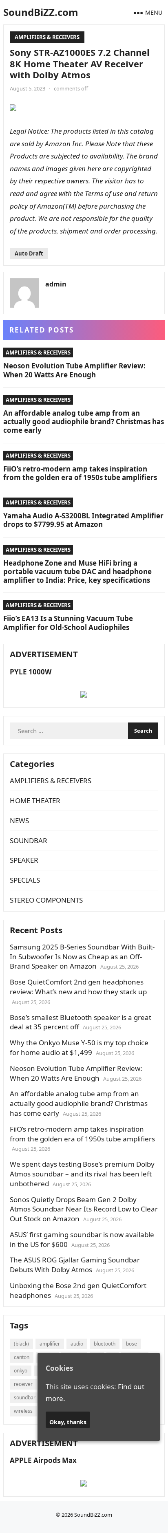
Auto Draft (29, 253)
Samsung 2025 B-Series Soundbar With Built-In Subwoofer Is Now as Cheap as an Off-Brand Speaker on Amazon (82, 956)
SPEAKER (24, 860)
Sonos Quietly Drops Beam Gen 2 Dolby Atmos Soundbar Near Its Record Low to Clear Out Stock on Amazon (84, 1209)
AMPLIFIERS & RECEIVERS (47, 37)
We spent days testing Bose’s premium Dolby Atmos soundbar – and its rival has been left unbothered (82, 1173)
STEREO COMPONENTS (46, 900)
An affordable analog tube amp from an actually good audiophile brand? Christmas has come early (83, 421)
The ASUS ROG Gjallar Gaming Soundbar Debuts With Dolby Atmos (75, 1264)
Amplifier (50, 1343)
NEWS (19, 820)
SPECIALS (25, 880)
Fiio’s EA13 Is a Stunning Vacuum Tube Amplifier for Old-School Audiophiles (68, 623)
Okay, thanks (67, 1422)
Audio (77, 1343)
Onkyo (20, 1370)
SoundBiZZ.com (40, 12)
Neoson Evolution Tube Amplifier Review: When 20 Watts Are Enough (74, 370)
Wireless (23, 1410)
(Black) (21, 1343)
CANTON (21, 1357)
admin (55, 284)
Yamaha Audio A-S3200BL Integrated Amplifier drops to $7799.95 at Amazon (83, 520)
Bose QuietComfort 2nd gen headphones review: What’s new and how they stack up (78, 986)
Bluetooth (104, 1343)
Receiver (23, 1384)
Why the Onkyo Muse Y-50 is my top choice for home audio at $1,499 (79, 1047)
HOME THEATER (35, 800)
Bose (131, 1343)
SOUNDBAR (28, 840)
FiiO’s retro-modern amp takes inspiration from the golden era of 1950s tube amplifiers (80, 473)
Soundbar (24, 1397)
